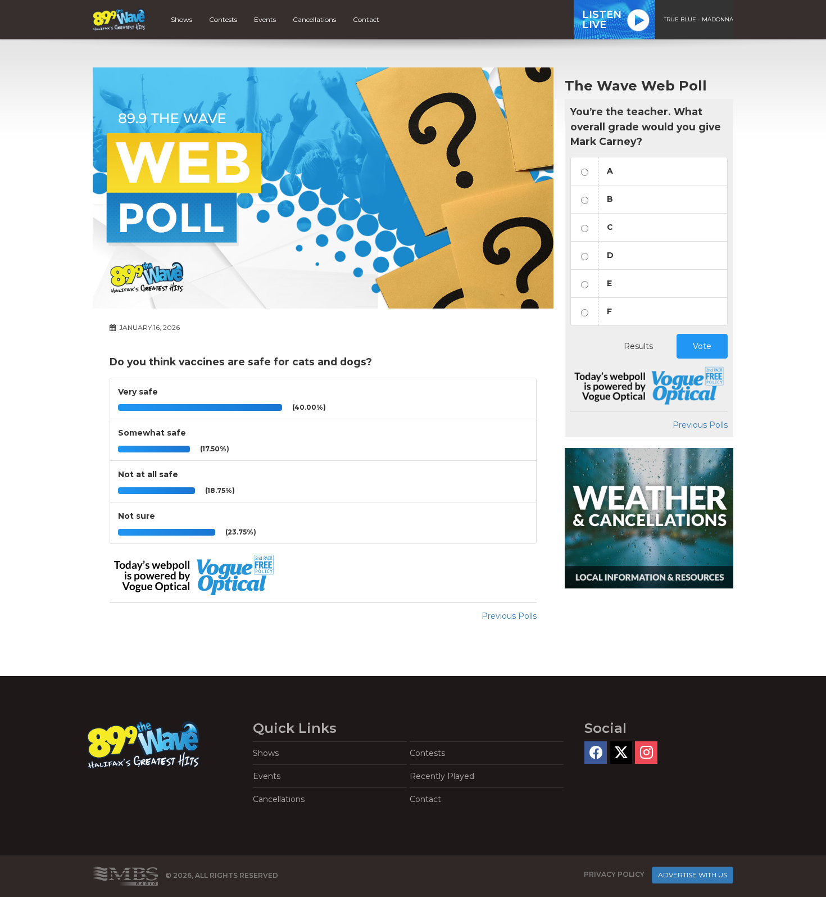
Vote (702, 346)
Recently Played (442, 776)
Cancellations (314, 19)
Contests (223, 19)
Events (265, 19)
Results (638, 346)
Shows (181, 19)
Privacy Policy (614, 874)
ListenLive (601, 19)
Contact (366, 19)
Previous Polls (509, 616)
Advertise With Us (692, 875)
